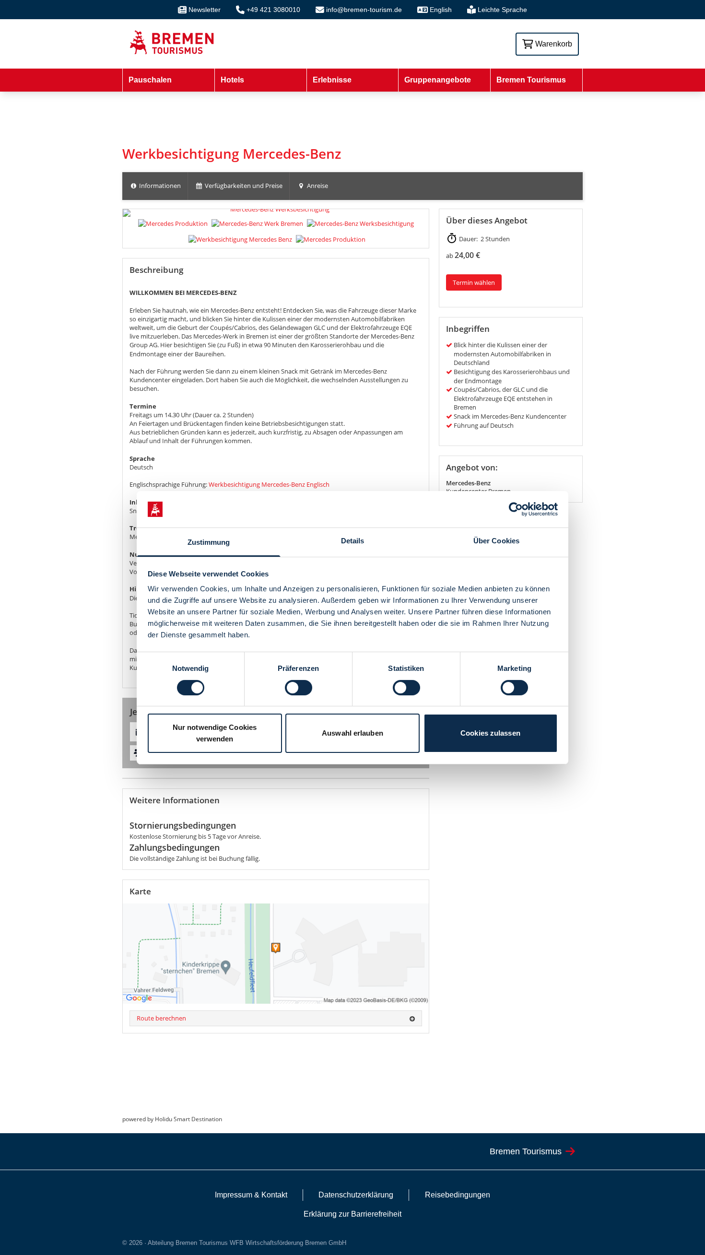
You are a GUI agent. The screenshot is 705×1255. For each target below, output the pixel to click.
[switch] (298, 687)
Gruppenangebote (437, 80)
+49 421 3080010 (273, 9)
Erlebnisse (332, 80)
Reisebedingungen (457, 1195)
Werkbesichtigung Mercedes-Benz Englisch (269, 484)
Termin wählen (474, 282)
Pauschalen (150, 80)
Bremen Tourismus (531, 80)
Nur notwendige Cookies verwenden (215, 733)
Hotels (232, 80)
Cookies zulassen (490, 733)
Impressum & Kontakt (251, 1195)
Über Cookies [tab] (496, 541)
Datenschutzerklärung (355, 1195)
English (441, 9)
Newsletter (204, 9)
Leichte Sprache (502, 9)
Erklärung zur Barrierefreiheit (352, 1214)
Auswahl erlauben (352, 733)
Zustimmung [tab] (209, 542)
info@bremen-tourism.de (364, 9)
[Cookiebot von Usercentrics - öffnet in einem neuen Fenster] (516, 509)
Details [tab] (352, 541)
